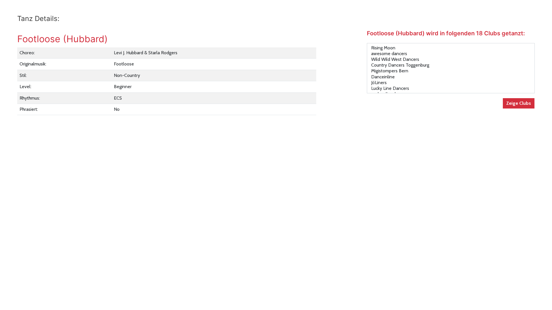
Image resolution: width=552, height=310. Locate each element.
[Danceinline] (451, 77)
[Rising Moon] (451, 48)
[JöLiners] (451, 83)
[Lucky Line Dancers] (451, 88)
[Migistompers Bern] (451, 71)
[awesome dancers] (451, 54)
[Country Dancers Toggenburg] (451, 65)
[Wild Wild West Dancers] (451, 59)
